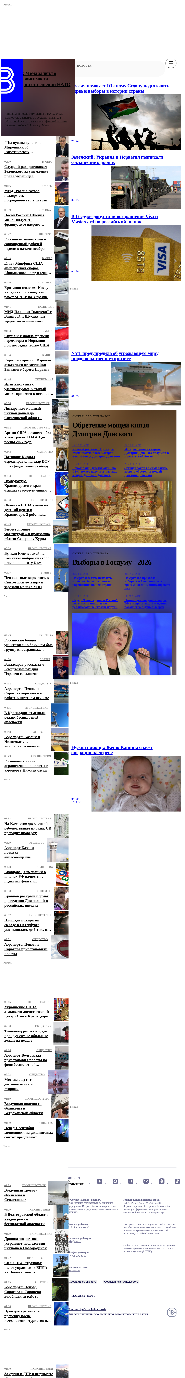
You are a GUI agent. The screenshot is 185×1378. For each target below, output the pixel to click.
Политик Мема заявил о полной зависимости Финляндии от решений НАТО (38, 79)
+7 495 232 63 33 (77, 1255)
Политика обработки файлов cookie (87, 1309)
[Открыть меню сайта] (170, 63)
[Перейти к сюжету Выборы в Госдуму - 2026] (122, 644)
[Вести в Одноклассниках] (161, 1181)
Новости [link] (84, 65)
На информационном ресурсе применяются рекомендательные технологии (108, 1313)
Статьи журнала (83, 1295)
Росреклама (74, 1270)
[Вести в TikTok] (177, 1181)
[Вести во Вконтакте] (146, 1181)
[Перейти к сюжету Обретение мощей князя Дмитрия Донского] (122, 512)
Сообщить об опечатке (82, 1281)
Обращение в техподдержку (121, 1281)
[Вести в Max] (115, 1181)
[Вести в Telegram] (130, 1181)
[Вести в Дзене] (99, 1181)
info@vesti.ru (74, 1241)
